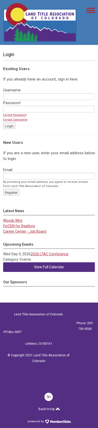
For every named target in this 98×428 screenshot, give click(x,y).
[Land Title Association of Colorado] (40, 40)
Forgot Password (14, 115)
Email (7, 170)
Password (11, 103)
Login (9, 126)
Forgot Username (15, 119)
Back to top (46, 409)
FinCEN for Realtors (19, 226)
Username (12, 90)
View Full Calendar (49, 267)
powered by (36, 421)
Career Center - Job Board (24, 231)
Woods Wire (12, 220)
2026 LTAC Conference (49, 254)
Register (11, 193)
